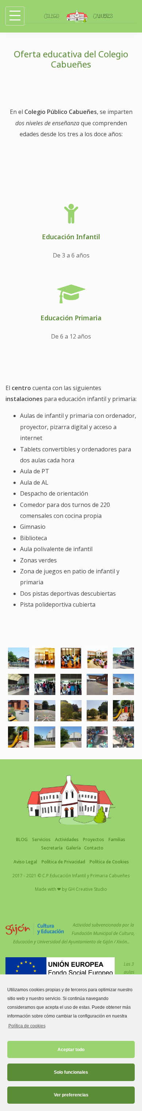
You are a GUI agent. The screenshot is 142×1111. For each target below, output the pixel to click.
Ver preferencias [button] (71, 1094)
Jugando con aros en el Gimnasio (45, 636)
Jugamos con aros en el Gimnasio (71, 636)
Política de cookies (26, 1025)
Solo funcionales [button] (71, 1072)
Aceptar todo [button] (71, 1049)
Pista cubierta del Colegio (71, 723)
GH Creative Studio (87, 889)
